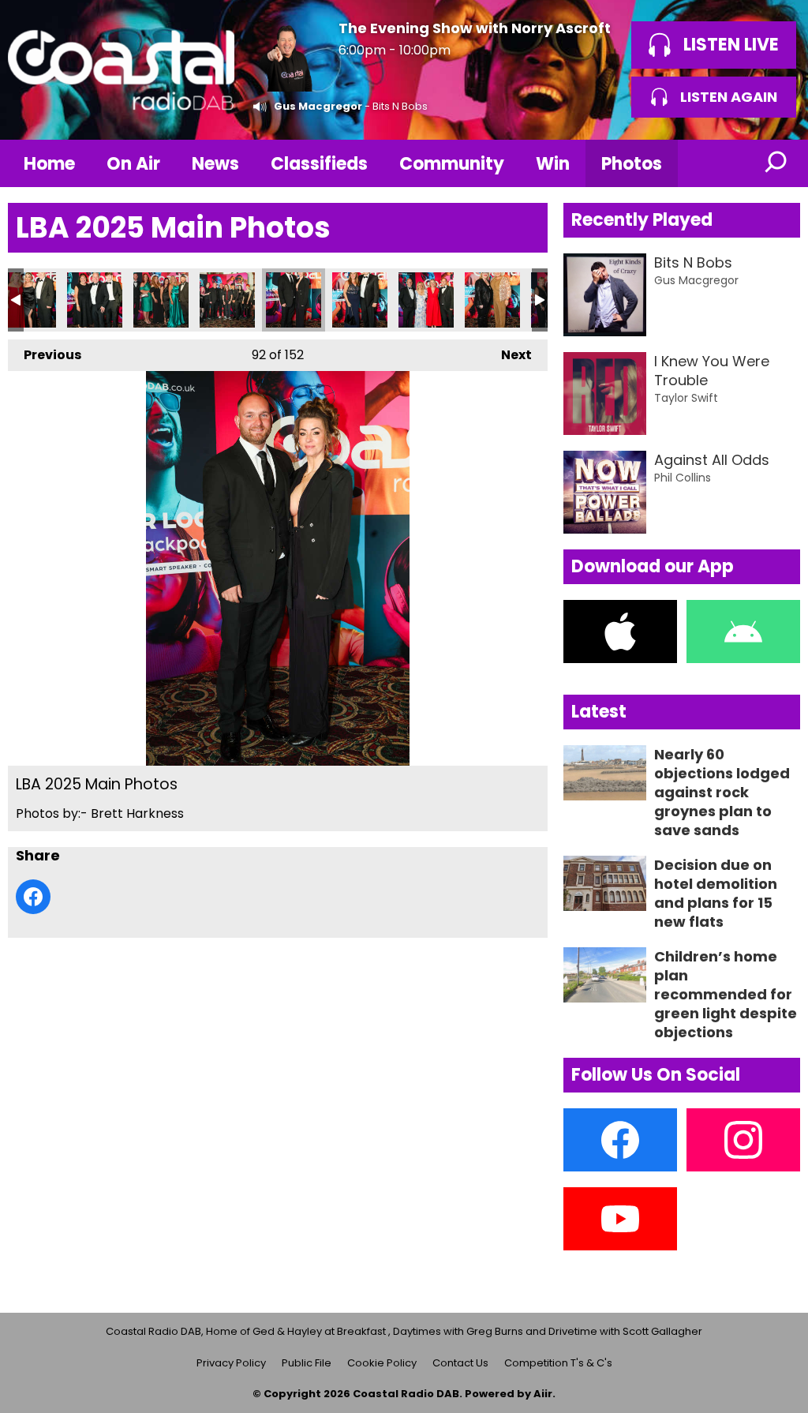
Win (553, 164)
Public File (306, 1362)
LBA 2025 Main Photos (28, 300)
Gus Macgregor (318, 106)
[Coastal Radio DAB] (121, 70)
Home (49, 164)
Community (451, 164)
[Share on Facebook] (33, 896)
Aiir (542, 1393)
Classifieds (319, 164)
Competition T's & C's (558, 1362)
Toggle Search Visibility (776, 163)
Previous (44, 355)
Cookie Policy (382, 1362)
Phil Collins (682, 477)
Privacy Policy (231, 1362)
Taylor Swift (686, 398)
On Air (133, 164)
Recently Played (642, 220)
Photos (631, 164)
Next (508, 355)
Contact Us (460, 1362)
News (215, 164)
